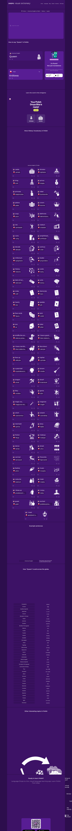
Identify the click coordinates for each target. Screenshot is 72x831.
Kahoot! (53, 3)
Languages (46, 3)
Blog (50, 3)
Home (24, 11)
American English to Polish (34, 11)
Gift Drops (62, 3)
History (43, 11)
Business (57, 3)
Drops (42, 3)
